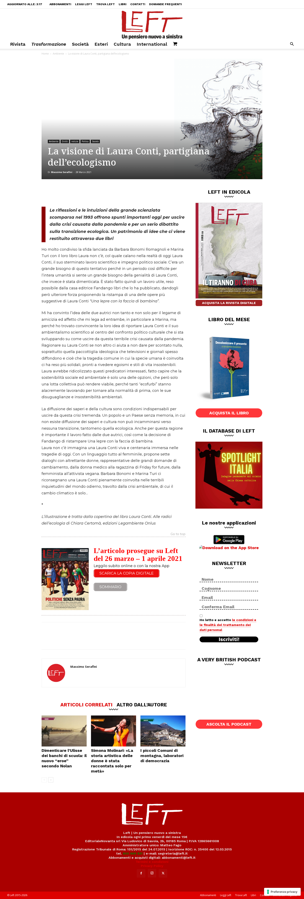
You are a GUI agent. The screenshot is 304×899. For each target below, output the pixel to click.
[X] (85, 193)
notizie (74, 141)
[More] (112, 193)
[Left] (152, 24)
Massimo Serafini (61, 172)
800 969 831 (133, 853)
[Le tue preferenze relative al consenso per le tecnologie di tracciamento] (282, 892)
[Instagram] (152, 873)
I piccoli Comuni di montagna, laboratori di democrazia (161, 755)
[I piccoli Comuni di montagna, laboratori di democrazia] (163, 730)
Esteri (101, 44)
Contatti (137, 4)
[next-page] (50, 779)
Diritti (65, 141)
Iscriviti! (229, 639)
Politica (85, 141)
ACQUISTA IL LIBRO (229, 412)
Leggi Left (83, 4)
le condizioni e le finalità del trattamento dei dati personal (228, 625)
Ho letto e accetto (228, 625)
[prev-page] (44, 779)
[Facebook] (71, 193)
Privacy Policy (152, 866)
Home (45, 53)
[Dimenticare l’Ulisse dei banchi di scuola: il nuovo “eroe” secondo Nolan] (64, 730)
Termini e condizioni (152, 862)
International (152, 44)
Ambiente (58, 53)
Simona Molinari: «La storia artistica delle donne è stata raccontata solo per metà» (112, 761)
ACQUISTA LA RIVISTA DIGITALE (229, 303)
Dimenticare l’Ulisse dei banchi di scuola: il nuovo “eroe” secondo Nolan (64, 758)
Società (80, 44)
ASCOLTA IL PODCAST (228, 724)
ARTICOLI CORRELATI (86, 704)
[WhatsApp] (98, 193)
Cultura (122, 44)
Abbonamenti (60, 4)
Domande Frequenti (165, 4)
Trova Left (105, 4)
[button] (292, 44)
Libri (122, 4)
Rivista (17, 44)
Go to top (178, 534)
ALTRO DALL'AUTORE (142, 704)
